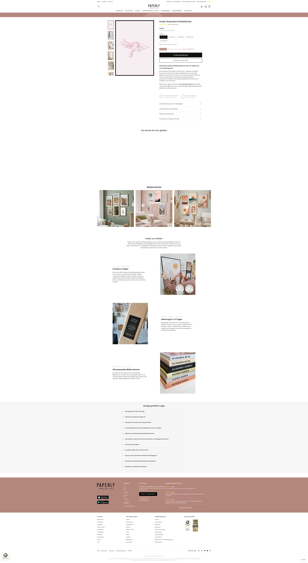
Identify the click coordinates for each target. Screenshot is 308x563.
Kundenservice (159, 522)
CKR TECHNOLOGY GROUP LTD (157, 556)
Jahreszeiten (100, 532)
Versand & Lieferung (160, 529)
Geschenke (188, 10)
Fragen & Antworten (126, 502)
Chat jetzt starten (143, 500)
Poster (137, 10)
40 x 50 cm (181, 37)
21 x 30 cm (163, 37)
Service (99, 1)
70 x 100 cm (163, 41)
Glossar (130, 550)
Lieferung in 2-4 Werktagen (173, 1)
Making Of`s (126, 495)
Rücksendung (158, 532)
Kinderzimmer (129, 522)
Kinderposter (100, 529)
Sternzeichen (129, 539)
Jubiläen (128, 537)
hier (139, 378)
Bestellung (157, 524)
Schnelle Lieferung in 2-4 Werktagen (171, 104)
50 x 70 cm (190, 37)
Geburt (127, 534)
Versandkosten (171, 30)
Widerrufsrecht (158, 542)
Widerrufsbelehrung (121, 550)
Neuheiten (119, 10)
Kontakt (126, 499)
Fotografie (99, 534)
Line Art (99, 539)
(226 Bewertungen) (172, 24)
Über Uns (110, 1)
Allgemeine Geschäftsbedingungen (164, 539)
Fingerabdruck (130, 524)
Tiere (98, 542)
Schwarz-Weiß (101, 527)
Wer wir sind (125, 488)
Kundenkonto (158, 537)
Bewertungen (201, 1)
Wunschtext (129, 542)
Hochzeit (128, 527)
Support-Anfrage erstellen (148, 494)
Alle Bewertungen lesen (185, 507)
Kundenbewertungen (129, 506)
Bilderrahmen (177, 10)
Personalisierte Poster (150, 10)
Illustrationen (100, 537)
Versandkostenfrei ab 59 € (189, 1)
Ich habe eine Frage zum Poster (169, 119)
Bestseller (129, 10)
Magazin (104, 1)
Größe (161, 34)
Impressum (112, 550)
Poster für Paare (130, 529)
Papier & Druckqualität (166, 114)
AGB (98, 550)
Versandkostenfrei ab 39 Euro (168, 109)
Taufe (127, 532)
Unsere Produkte (159, 534)
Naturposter (100, 522)
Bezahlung (157, 527)
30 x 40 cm (172, 37)
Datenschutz (104, 550)
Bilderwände (165, 10)
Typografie (100, 524)
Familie (128, 519)
